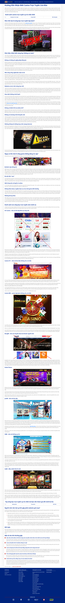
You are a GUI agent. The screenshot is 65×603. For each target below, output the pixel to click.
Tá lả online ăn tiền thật (36, 589)
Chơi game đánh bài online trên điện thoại (38, 573)
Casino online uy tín (22, 570)
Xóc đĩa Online (34, 582)
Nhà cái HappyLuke (22, 576)
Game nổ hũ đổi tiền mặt (36, 586)
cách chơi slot (34, 585)
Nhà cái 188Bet (21, 574)
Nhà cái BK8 (21, 578)
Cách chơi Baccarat (35, 578)
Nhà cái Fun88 (21, 573)
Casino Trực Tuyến (8, 566)
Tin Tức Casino (49, 570)
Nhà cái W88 (21, 577)
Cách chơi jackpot (35, 581)
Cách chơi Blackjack (35, 575)
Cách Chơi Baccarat (35, 588)
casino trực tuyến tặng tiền (12, 103)
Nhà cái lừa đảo (49, 572)
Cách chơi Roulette (35, 580)
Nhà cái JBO (20, 580)
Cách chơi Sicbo (35, 577)
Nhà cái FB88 (21, 581)
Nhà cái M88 (21, 572)
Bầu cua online (34, 590)
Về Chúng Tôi (7, 572)
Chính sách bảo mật (8, 574)
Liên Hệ (6, 573)
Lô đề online (34, 592)
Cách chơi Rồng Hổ (35, 574)
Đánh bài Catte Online (36, 593)
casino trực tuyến (28, 23)
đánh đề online (33, 426)
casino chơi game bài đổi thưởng (37, 584)
